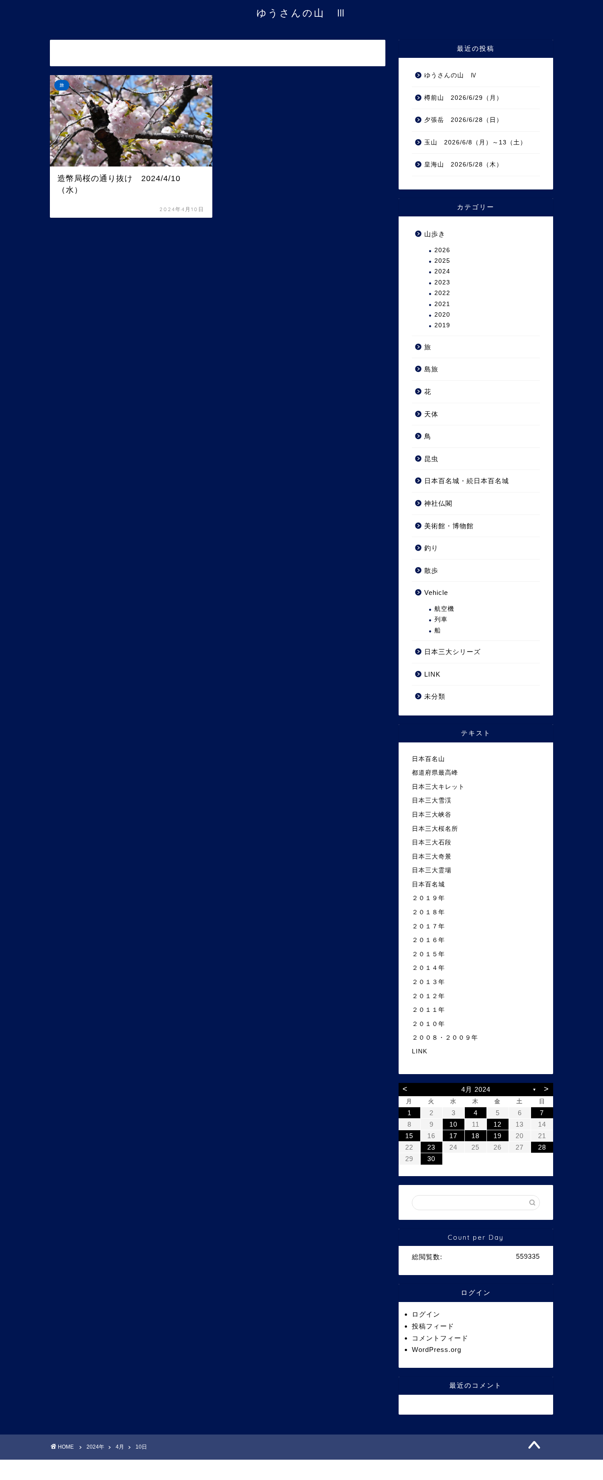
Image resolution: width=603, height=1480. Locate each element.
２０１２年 (428, 996)
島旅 (431, 369)
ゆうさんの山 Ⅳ (450, 75)
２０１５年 (428, 954)
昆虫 (431, 458)
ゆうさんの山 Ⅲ (301, 13)
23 (431, 1147)
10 (453, 1124)
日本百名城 (428, 884)
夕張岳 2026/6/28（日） (463, 120)
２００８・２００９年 (445, 1037)
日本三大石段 (432, 842)
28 (542, 1147)
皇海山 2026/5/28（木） (463, 164)
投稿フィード (433, 1326)
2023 (442, 282)
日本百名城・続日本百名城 (466, 481)
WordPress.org (436, 1349)
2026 (442, 250)
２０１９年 (428, 898)
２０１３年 (428, 982)
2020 (442, 314)
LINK (432, 674)
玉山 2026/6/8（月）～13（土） (475, 142)
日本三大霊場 (432, 870)
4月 (120, 1447)
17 (453, 1135)
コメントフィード (440, 1338)
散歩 (431, 570)
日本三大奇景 (432, 856)
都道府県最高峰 (435, 772)
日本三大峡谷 (432, 814)
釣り (431, 548)
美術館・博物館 (449, 526)
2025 (442, 260)
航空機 (444, 609)
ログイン (426, 1314)
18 (475, 1135)
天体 (431, 414)
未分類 (434, 696)
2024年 (95, 1447)
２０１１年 (428, 1010)
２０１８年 (428, 912)
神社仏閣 (438, 503)
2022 (442, 293)
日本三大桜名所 (435, 828)
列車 (441, 619)
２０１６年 (428, 940)
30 (431, 1158)
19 (497, 1135)
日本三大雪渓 (432, 800)
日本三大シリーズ (452, 651)
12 (497, 1124)
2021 (442, 304)
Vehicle (436, 592)
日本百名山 (428, 759)
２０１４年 (428, 968)
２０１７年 (428, 926)
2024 (442, 271)
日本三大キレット (438, 787)
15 (409, 1135)
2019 (442, 325)
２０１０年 (428, 1024)
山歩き (434, 234)
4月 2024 (475, 1089)
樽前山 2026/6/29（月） (463, 98)
